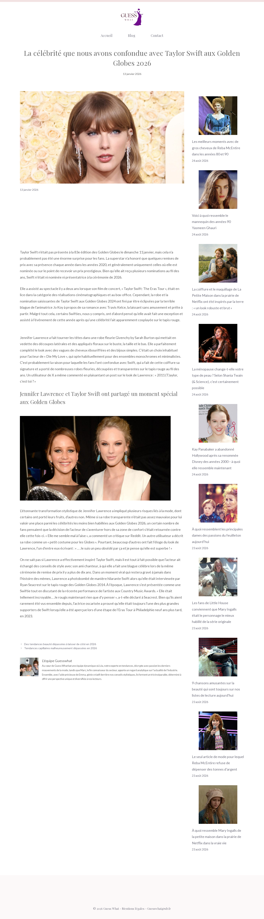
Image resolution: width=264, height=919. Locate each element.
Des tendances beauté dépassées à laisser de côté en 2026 (60, 644)
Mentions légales (133, 909)
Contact (157, 35)
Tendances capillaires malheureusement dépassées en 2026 (60, 648)
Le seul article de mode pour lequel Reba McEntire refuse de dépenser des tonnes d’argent (218, 763)
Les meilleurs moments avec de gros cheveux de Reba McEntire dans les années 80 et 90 (216, 147)
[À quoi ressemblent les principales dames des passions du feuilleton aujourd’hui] (218, 519)
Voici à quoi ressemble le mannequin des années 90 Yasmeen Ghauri (211, 221)
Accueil (106, 35)
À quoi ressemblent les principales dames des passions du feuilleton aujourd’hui (217, 535)
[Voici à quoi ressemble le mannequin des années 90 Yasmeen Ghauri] (218, 205)
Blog (131, 35)
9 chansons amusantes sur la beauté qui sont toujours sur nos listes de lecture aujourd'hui (216, 689)
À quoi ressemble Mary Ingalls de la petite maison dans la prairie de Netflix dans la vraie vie (216, 836)
